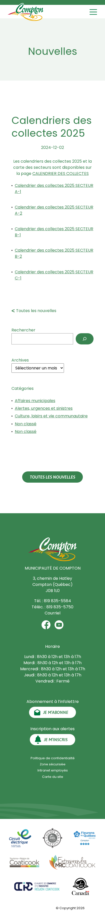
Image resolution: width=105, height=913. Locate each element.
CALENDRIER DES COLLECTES (60, 173)
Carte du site (52, 777)
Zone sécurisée (52, 764)
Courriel (52, 613)
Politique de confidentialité (53, 758)
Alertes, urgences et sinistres (44, 408)
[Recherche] (85, 338)
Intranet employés (52, 770)
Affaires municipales (35, 401)
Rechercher (23, 330)
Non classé (25, 424)
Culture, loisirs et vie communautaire (51, 416)
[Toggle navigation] (93, 12)
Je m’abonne (55, 712)
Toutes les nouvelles (36, 311)
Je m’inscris (56, 739)
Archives (20, 360)
